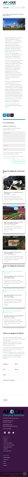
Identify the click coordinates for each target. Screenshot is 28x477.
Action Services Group (13, 418)
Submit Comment (18, 161)
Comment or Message (9, 380)
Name (17, 364)
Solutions (6, 439)
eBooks (5, 465)
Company (6, 364)
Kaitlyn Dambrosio (8, 17)
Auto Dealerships (7, 451)
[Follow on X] (12, 115)
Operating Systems (8, 447)
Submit (5, 400)
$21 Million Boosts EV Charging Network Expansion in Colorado (14, 316)
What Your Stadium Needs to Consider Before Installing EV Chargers (13, 223)
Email (5, 374)
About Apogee (7, 457)
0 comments (22, 17)
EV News (12, 278)
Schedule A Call (6, 353)
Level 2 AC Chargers (8, 443)
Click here (7, 104)
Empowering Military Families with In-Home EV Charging (13, 295)
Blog (5, 461)
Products (6, 441)
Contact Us (6, 459)
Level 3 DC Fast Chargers (9, 445)
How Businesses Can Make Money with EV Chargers (13, 193)
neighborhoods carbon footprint (14, 98)
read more (6, 201)
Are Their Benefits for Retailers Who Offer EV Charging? (13, 253)
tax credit (14, 40)
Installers (6, 449)
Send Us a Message (7, 428)
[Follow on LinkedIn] (4, 115)
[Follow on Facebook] (8, 115)
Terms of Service (10, 158)
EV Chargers (13, 194)
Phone (17, 369)
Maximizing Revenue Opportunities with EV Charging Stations (14, 276)
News (5, 463)
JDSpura (7, 107)
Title (4, 369)
